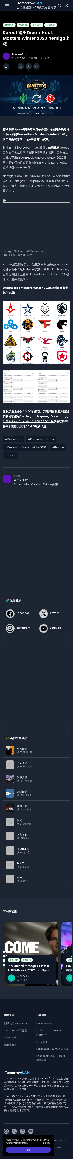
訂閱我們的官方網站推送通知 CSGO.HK (28, 421)
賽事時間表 (10, 1037)
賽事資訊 (37, 24)
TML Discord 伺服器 (15, 1030)
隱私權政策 (10, 1044)
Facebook (58, 416)
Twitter (25, 416)
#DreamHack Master (41, 439)
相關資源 (9, 1015)
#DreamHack (13, 439)
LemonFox (19, 54)
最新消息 (9, 24)
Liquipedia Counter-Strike (52, 1049)
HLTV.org (41, 1042)
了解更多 (47, 1142)
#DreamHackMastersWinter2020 (25, 447)
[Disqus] (36, 537)
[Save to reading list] (21, 66)
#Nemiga (58, 447)
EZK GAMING (43, 1023)
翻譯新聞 (23, 24)
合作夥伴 (41, 1015)
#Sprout (10, 455)
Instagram (40, 416)
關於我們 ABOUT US (15, 1023)
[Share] (28, 66)
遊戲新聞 (50, 24)
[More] (36, 66)
